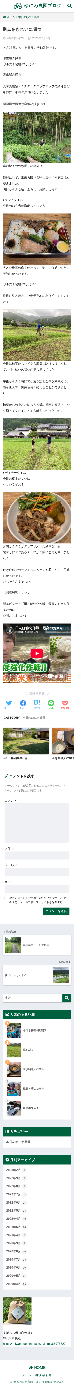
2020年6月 (16, 1267)
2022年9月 (15, 1178)
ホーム (27, 1375)
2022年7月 (16, 1194)
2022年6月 (16, 1202)
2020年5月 (16, 1275)
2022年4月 (16, 1218)
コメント (12, 800)
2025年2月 (15, 1170)
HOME (39, 1367)
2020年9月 (15, 1243)
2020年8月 (16, 1251)
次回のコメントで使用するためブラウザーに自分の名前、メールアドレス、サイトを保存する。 (38, 900)
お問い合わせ (42, 1375)
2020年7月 (16, 1259)
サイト (9, 882)
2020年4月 (16, 1284)
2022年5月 (16, 1210)
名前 (9, 848)
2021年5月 (16, 1227)
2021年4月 (15, 1235)
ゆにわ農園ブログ (42, 5)
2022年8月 (15, 1186)
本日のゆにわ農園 (34, 717)
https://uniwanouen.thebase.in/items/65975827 (34, 1343)
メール (11, 865)
